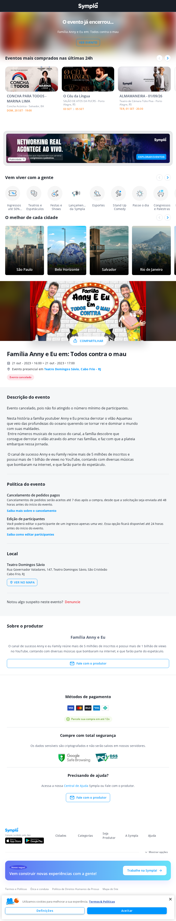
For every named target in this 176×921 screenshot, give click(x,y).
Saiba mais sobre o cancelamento (31, 511)
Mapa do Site (110, 889)
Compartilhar (91, 341)
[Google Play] (34, 841)
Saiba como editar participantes (30, 534)
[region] (88, 907)
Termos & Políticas (102, 901)
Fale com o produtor (91, 663)
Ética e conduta (39, 889)
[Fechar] (170, 899)
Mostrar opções (158, 852)
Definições (44, 911)
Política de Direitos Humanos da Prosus (75, 889)
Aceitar (127, 911)
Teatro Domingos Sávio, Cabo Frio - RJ (72, 369)
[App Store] (13, 841)
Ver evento (88, 42)
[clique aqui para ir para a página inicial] (88, 6)
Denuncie (72, 602)
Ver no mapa (24, 582)
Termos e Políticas (16, 889)
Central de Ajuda (76, 786)
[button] (13, 901)
